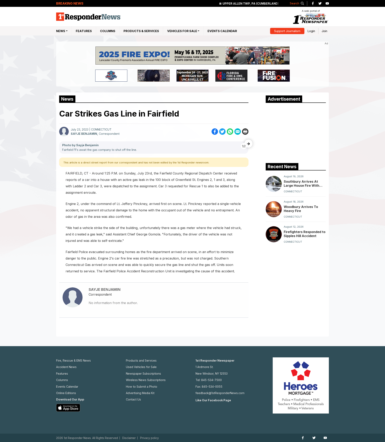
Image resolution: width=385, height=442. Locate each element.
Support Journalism (287, 31)
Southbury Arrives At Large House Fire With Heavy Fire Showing (301, 183)
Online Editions (66, 393)
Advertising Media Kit (140, 393)
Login (311, 31)
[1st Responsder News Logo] (88, 16)
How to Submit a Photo (141, 386)
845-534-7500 (211, 380)
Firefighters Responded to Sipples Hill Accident (304, 234)
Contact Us (133, 399)
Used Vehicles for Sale (141, 367)
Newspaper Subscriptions (143, 373)
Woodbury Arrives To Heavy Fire (301, 209)
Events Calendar (222, 31)
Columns (107, 31)
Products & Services (141, 31)
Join (324, 31)
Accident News (66, 367)
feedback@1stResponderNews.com (220, 393)
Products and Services (141, 360)
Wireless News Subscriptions (146, 380)
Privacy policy (149, 438)
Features (84, 31)
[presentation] (248, 144)
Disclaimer (129, 438)
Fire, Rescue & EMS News (73, 360)
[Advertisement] (296, 132)
